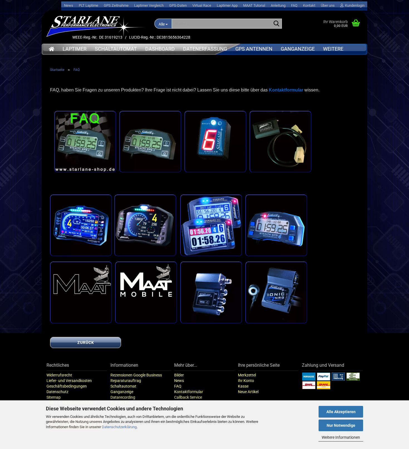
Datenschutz (57, 392)
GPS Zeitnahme (116, 5)
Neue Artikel (248, 392)
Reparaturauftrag (125, 380)
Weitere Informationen (341, 437)
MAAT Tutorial (254, 5)
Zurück (85, 342)
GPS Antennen (253, 49)
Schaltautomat (116, 49)
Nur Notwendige (341, 425)
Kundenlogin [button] (353, 5)
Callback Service (188, 397)
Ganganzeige (298, 49)
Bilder (179, 375)
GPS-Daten (178, 5)
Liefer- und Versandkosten (69, 380)
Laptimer (75, 49)
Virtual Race (201, 5)
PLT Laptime (88, 5)
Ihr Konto (246, 380)
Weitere (333, 49)
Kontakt (309, 5)
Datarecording (122, 397)
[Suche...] (276, 24)
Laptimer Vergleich (149, 5)
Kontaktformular (188, 392)
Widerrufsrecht (59, 375)
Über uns (328, 5)
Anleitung (278, 5)
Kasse (243, 386)
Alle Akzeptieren (341, 412)
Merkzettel (247, 375)
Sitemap (53, 397)
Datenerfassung (205, 49)
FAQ (294, 5)
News (68, 5)
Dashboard (160, 49)
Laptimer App (227, 5)
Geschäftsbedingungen (66, 386)
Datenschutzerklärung (119, 427)
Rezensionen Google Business (136, 375)
